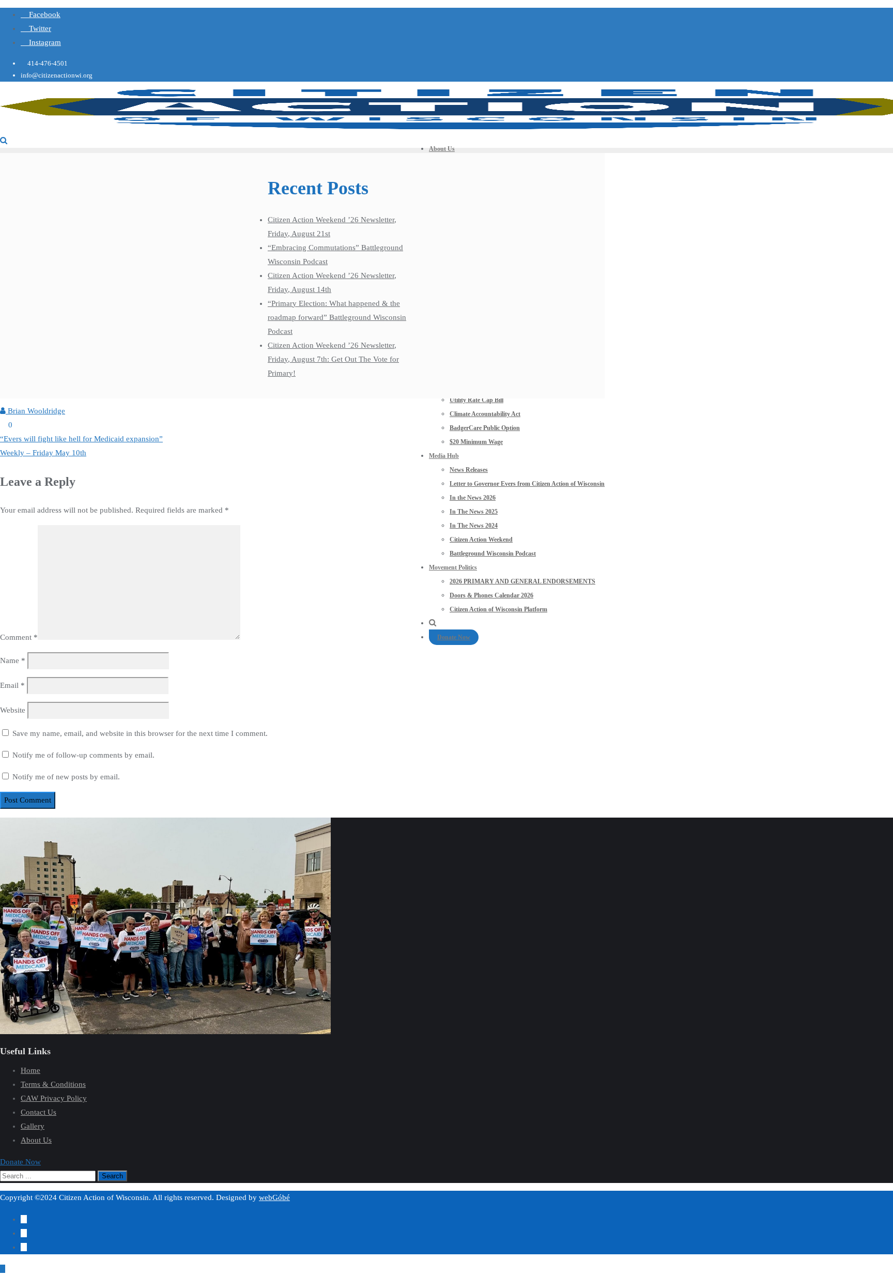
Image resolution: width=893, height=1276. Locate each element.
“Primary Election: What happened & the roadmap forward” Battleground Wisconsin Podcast (337, 317)
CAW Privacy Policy (54, 1098)
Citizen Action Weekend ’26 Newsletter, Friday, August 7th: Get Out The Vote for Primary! (333, 359)
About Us (36, 1140)
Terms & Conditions (53, 1084)
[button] (20, 1162)
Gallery (32, 1126)
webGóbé (274, 1197)
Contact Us (38, 1112)
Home (30, 1070)
